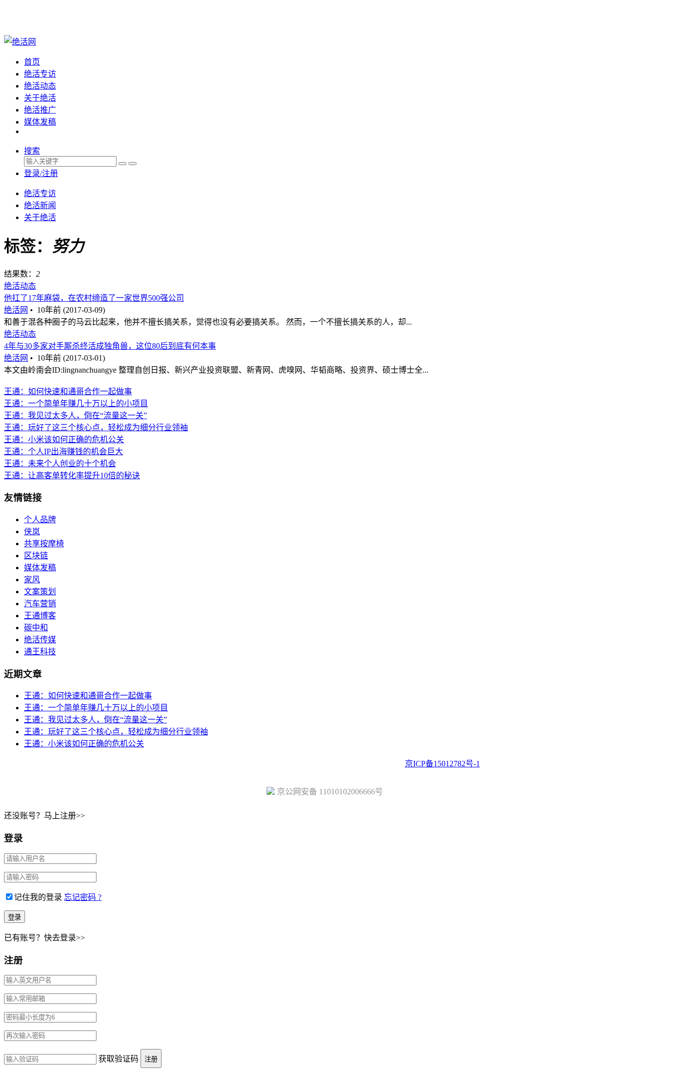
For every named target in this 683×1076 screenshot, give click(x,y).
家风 (32, 579)
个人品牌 (40, 519)
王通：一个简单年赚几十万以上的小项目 (76, 403)
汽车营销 (40, 603)
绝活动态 (40, 86)
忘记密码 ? (83, 897)
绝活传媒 (40, 639)
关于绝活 (40, 98)
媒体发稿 (40, 122)
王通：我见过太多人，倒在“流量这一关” (75, 415)
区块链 (36, 555)
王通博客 (40, 615)
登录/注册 (41, 173)
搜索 (32, 151)
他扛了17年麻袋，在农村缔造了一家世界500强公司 (94, 298)
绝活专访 (40, 74)
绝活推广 (40, 110)
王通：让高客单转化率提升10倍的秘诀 (72, 475)
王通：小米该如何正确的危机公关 (64, 439)
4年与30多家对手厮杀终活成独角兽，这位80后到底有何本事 (110, 346)
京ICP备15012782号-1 (442, 763)
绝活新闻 (40, 205)
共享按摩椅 (44, 543)
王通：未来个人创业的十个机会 (60, 463)
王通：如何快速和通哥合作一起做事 (68, 391)
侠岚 (32, 531)
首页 (32, 62)
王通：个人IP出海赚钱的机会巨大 (63, 451)
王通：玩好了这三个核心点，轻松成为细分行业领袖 (96, 427)
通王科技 (40, 651)
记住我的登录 (38, 897)
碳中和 (36, 627)
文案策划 (40, 591)
